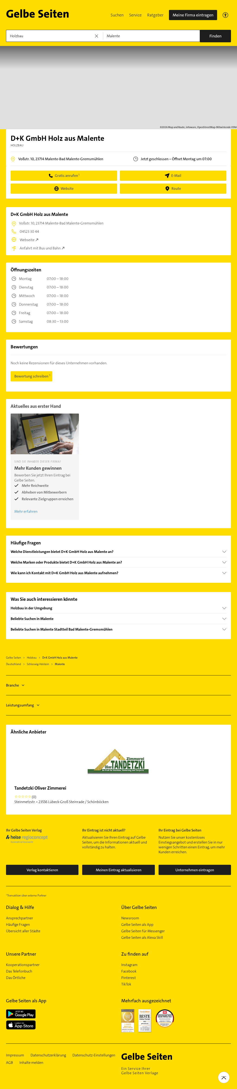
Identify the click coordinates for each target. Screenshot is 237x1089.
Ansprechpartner (19, 918)
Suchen (117, 15)
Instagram (129, 965)
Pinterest (128, 977)
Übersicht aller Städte (23, 931)
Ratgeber (155, 15)
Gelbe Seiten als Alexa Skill (142, 937)
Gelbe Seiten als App (137, 924)
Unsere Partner (21, 954)
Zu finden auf (134, 954)
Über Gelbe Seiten (139, 907)
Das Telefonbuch (19, 971)
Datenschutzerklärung (48, 1055)
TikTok (126, 984)
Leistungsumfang (20, 705)
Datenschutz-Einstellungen (93, 1055)
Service (135, 15)
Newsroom (130, 918)
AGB (9, 1062)
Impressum (15, 1055)
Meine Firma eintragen (193, 15)
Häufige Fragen (18, 924)
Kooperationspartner (23, 965)
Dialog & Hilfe (20, 907)
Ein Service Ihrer (139, 1070)
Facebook (129, 971)
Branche (12, 685)
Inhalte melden (31, 1062)
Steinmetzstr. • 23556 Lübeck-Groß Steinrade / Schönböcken (61, 794)
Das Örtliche (15, 977)
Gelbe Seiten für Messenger (143, 931)
